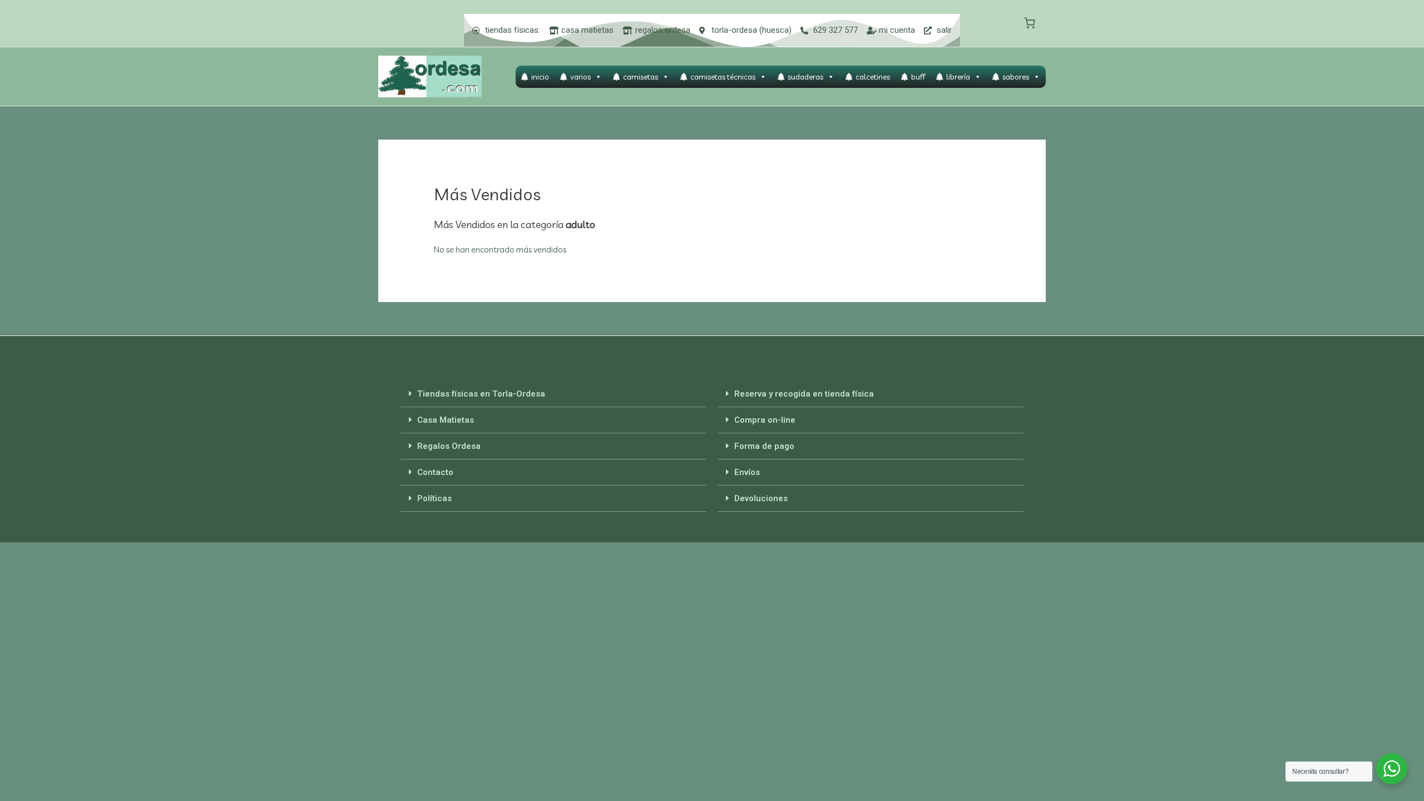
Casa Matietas (445, 420)
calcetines (873, 77)
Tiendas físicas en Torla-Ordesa (481, 394)
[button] (553, 394)
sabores (1015, 77)
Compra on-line (764, 420)
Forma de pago (764, 446)
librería (958, 77)
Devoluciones (761, 498)
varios (580, 77)
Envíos (747, 472)
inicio (540, 77)
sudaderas (805, 77)
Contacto (435, 472)
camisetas (640, 77)
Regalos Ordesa (449, 446)
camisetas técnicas (722, 77)
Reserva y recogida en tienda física (804, 394)
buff (918, 77)
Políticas (434, 498)
